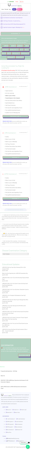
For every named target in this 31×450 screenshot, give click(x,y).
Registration (9, 412)
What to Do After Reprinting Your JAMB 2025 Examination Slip (15, 273)
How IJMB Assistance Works (23, 132)
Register (19, 9)
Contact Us (16, 409)
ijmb (5, 72)
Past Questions (4, 74)
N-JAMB (12, 45)
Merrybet (6, 9)
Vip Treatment (6, 17)
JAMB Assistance (10, 87)
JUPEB (19, 45)
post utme (9, 72)
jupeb (2, 72)
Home (3, 9)
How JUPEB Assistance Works (23, 173)
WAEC (26, 49)
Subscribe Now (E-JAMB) (14, 116)
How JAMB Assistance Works (23, 86)
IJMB (26, 45)
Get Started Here (14, 33)
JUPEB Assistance (10, 174)
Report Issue (17, 412)
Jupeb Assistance (19, 421)
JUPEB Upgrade (24, 53)
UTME (16, 70)
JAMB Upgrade (15, 53)
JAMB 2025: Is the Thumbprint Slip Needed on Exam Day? (14, 295)
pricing (22, 1)
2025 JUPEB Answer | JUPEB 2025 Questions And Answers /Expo (14, 387)
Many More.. (9, 432)
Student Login (23, 409)
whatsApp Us (21, 441)
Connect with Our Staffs (23, 355)
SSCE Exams (20, 70)
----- (23, 27)
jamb (27, 70)
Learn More (20, 123)
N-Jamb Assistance (21, 418)
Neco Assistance (10, 429)
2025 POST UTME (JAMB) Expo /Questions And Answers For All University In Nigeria (14, 381)
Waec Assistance (19, 426)
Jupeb (8, 153)
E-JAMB (5, 45)
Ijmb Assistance (19, 424)
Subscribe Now (15, 157)
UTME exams (16, 13)
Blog (17, 1)
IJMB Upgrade (10, 57)
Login (14, 9)
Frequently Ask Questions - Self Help (9, 371)
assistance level (6, 15)
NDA (21, 49)
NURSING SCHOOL (13, 49)
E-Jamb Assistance (10, 418)
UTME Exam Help (4, 401)
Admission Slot (19, 57)
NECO (3, 53)
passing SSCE (9, 13)
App (10, 9)
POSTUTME (5, 49)
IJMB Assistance (9, 133)
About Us (3, 375)
